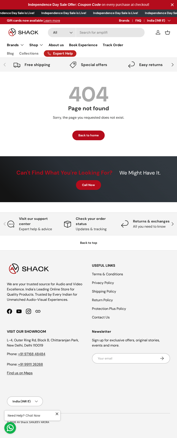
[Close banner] (172, 4)
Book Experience (83, 45)
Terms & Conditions (107, 274)
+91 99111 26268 (30, 364)
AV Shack (22, 422)
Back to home (88, 135)
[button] (167, 32)
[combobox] (96, 32)
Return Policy (102, 300)
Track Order (113, 45)
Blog (10, 53)
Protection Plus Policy (109, 308)
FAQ (138, 20)
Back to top (88, 243)
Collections (29, 53)
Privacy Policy (103, 282)
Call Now (88, 185)
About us (56, 45)
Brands (124, 20)
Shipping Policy (104, 291)
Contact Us (101, 317)
